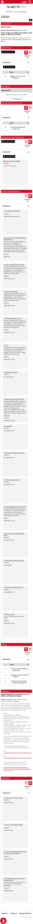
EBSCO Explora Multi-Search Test (14, 587)
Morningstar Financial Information (14, 399)
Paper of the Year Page (20, 39)
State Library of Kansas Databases (14, 560)
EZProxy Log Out (9, 614)
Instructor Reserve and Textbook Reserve (13, 137)
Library (16, 11)
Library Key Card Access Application (19, 77)
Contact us (13, 913)
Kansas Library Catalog (11, 372)
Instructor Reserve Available (12, 161)
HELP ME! (4, 644)
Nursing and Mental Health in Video (14, 453)
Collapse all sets (27, 56)
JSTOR (6, 345)
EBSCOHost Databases (11, 291)
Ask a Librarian (6, 86)
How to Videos (6, 778)
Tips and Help (5, 691)
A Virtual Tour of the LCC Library (14, 798)
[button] (8, 52)
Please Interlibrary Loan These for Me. (12, 103)
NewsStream (8, 426)
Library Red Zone (23, 11)
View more (7, 415)
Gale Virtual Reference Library (13, 318)
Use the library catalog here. (12, 211)
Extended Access (6, 47)
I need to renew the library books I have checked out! (19, 681)
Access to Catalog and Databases (11, 191)
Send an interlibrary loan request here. (19, 128)
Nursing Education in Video (12, 480)
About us (5, 913)
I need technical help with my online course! (20, 669)
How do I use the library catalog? (14, 825)
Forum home (17, 99)
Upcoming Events (6, 24)
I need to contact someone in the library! (20, 675)
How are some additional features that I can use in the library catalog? (15, 852)
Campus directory (25, 913)
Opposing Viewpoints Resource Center (15, 507)
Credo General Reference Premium (14, 264)
